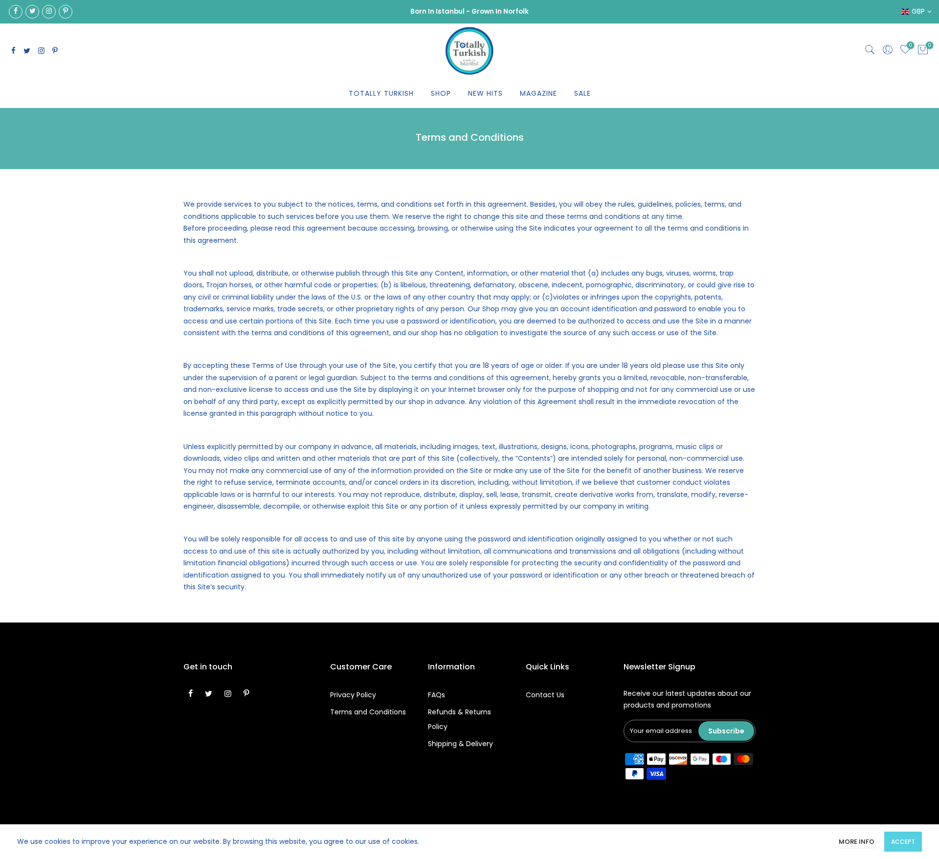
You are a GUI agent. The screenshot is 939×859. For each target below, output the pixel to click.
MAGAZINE (538, 93)
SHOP (441, 93)
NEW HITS (485, 93)
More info (856, 841)
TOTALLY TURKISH (381, 93)
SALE (582, 93)
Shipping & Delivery (460, 744)
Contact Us (545, 695)
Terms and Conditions (368, 712)
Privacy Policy (353, 695)
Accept (903, 842)
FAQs (436, 695)
